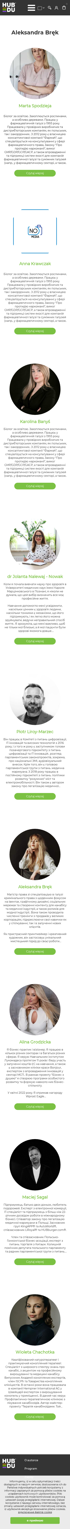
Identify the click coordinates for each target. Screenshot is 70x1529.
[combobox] (42, 8)
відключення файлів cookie (35, 1512)
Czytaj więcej (35, 173)
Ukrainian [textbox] (40, 8)
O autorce (31, 1460)
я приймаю (35, 1520)
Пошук (50, 8)
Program (30, 1468)
